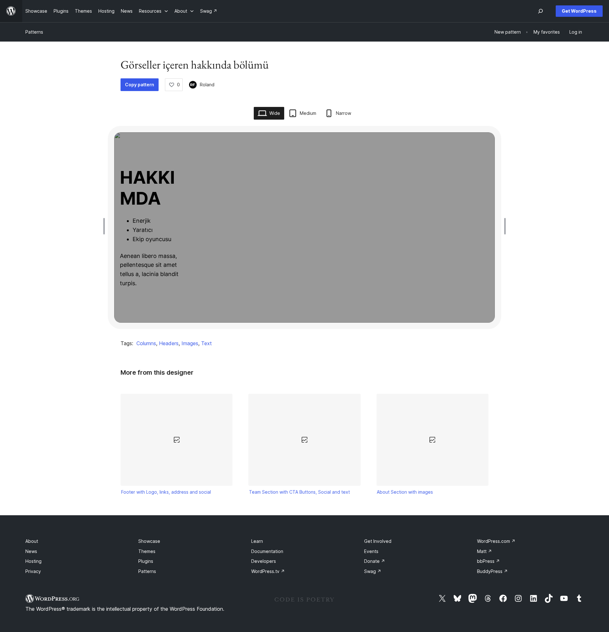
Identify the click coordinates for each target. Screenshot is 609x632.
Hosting (33, 561)
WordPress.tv (268, 571)
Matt (484, 551)
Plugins (145, 561)
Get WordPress (579, 11)
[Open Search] (540, 11)
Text (206, 343)
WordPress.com (496, 541)
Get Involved (377, 541)
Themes (146, 551)
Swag (372, 571)
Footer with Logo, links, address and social (166, 492)
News (31, 551)
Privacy (33, 571)
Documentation (267, 551)
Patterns (34, 32)
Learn (257, 541)
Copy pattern (139, 84)
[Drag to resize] (105, 226)
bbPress (488, 561)
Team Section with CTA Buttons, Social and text (299, 492)
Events (371, 551)
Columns (146, 343)
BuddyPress (492, 571)
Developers (263, 561)
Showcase (149, 541)
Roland (207, 84)
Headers (169, 343)
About (31, 541)
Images (189, 343)
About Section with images (405, 492)
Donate (374, 561)
